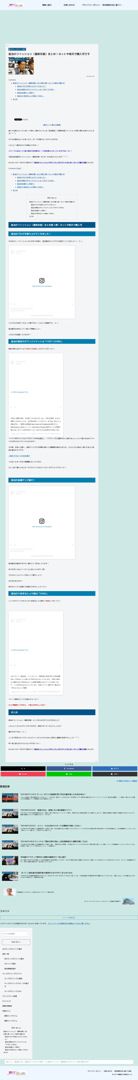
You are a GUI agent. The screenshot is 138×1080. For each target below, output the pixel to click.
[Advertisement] (69, 27)
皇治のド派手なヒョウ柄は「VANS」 (30, 96)
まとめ (15, 99)
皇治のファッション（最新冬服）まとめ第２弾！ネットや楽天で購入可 (39, 83)
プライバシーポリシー (94, 1071)
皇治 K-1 (14, 434)
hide (18, 168)
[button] (114, 774)
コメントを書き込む (69, 917)
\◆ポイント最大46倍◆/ (52, 125)
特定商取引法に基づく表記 (122, 1071)
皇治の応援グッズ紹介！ (26, 93)
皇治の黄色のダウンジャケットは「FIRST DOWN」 (36, 89)
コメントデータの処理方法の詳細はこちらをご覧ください (69, 923)
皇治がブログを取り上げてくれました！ (31, 86)
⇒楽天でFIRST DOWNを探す (19, 456)
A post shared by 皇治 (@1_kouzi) (42, 315)
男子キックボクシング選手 (18, 49)
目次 (49, 198)
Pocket (25, 119)
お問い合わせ (108, 1071)
